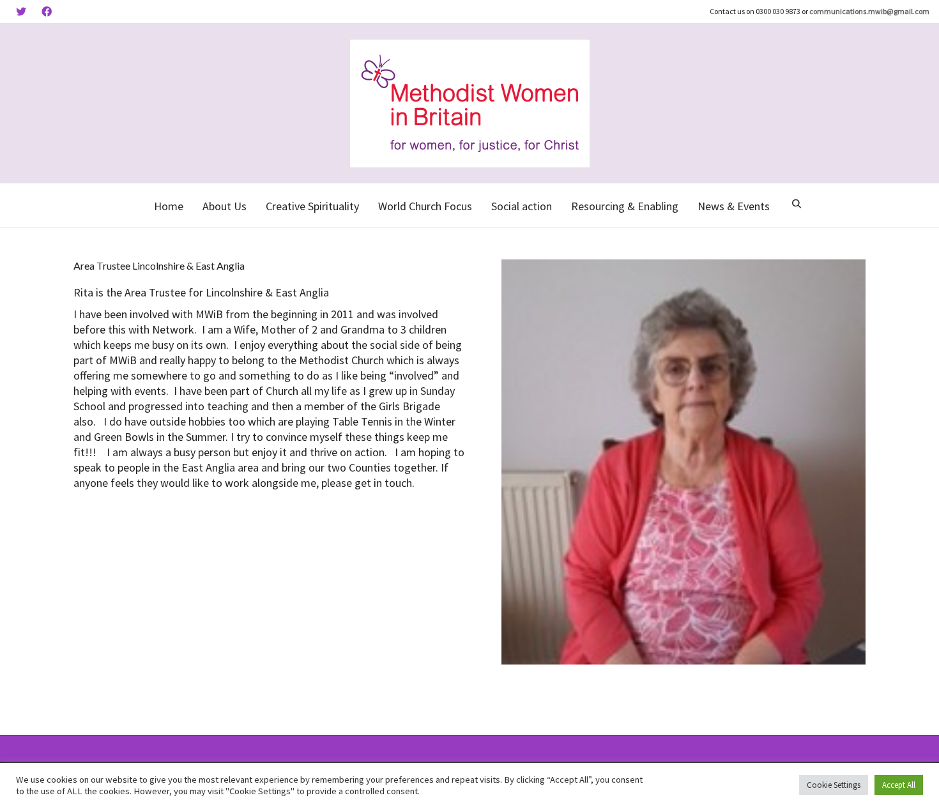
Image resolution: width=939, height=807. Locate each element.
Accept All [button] (898, 785)
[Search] (796, 205)
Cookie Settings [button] (833, 785)
